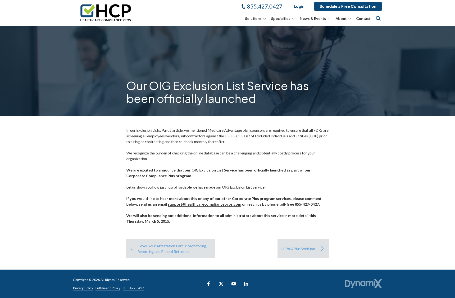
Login (299, 6)
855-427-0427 (133, 288)
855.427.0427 (264, 6)
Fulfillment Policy (108, 288)
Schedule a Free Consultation (348, 6)
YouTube (234, 284)
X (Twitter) (221, 284)
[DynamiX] (363, 284)
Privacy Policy (83, 288)
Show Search (378, 18)
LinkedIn (246, 284)
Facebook (208, 284)
